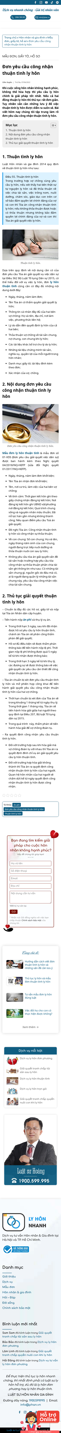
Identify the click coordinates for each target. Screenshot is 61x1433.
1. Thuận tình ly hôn (18, 130)
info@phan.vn (30, 1404)
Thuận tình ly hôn (13, 813)
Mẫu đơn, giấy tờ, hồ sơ (21, 56)
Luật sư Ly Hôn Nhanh (20, 1430)
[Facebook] (19, 1412)
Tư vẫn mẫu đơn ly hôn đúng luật (38, 996)
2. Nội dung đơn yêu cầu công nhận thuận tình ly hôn (28, 136)
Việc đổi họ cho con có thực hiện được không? (38, 1012)
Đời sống (8, 1302)
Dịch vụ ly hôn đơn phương (36, 1058)
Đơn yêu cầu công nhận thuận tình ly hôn (24, 809)
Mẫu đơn (8, 1287)
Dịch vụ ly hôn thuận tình (35, 1078)
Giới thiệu (9, 1276)
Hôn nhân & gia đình (16, 1292)
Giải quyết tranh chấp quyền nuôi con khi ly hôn (37, 1101)
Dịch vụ (7, 1281)
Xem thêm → (31, 1027)
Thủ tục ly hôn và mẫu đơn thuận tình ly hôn (38, 980)
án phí (27, 619)
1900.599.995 (37, 1400)
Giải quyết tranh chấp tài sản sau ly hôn (35, 1070)
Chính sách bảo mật (31, 920)
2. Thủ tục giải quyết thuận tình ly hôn (29, 143)
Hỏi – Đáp (8, 1297)
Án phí (17, 804)
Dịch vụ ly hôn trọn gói (33, 1089)
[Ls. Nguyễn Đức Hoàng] (30, 1150)
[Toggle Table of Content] (51, 125)
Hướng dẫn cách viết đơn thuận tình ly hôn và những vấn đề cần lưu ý (40, 965)
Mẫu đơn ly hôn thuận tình (20, 453)
